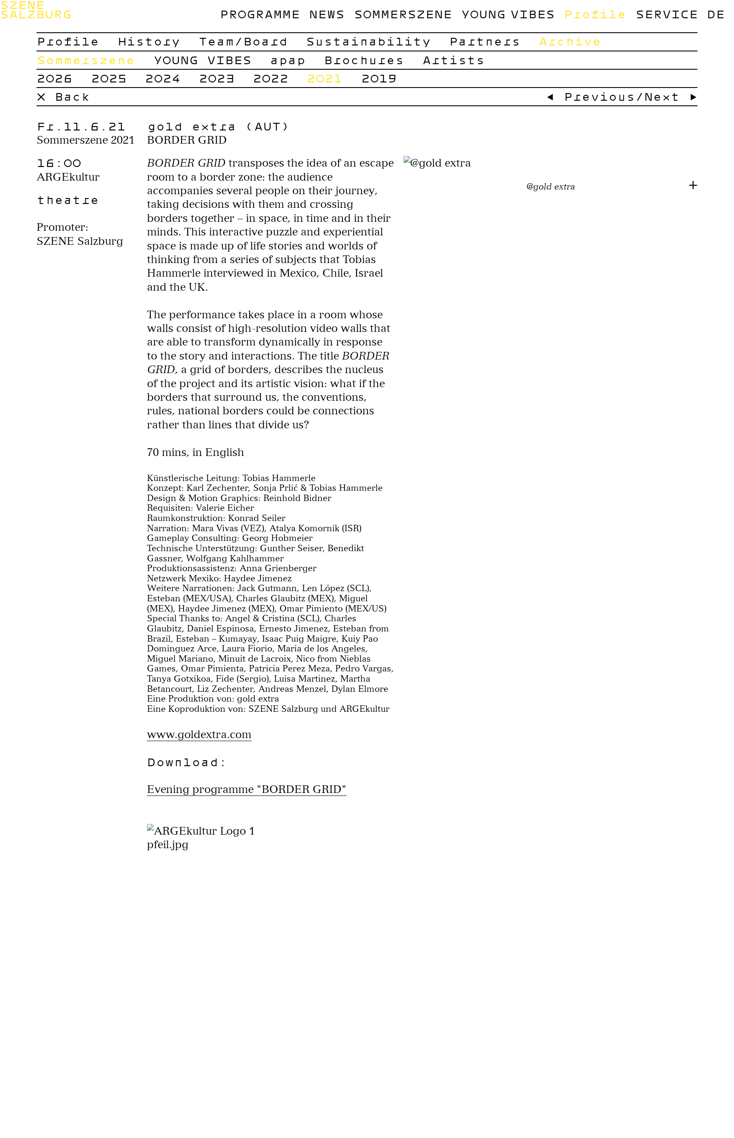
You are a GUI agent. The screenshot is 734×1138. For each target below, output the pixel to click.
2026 (54, 78)
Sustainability (368, 41)
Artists (453, 60)
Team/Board (243, 41)
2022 (270, 78)
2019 (379, 78)
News (326, 14)
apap (287, 60)
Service (666, 14)
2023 (216, 78)
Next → (670, 96)
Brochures (364, 60)
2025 (109, 78)
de (716, 14)
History (149, 41)
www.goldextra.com (199, 734)
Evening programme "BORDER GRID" (247, 789)
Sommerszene (403, 14)
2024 (163, 78)
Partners (484, 41)
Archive (570, 41)
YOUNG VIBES (507, 14)
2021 (324, 78)
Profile (595, 14)
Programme (260, 14)
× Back (63, 96)
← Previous (590, 96)
